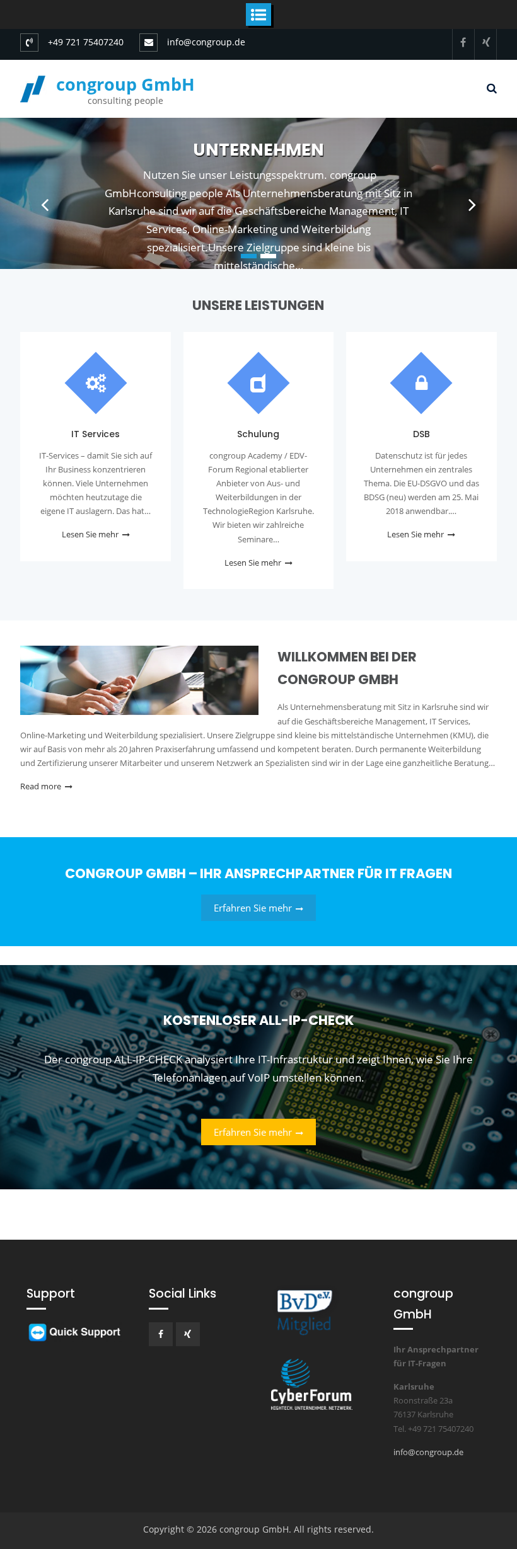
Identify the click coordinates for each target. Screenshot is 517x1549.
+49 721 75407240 (86, 42)
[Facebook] (463, 42)
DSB (421, 434)
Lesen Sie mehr (90, 534)
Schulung (258, 149)
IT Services (95, 434)
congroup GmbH (125, 84)
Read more (40, 786)
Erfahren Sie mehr (253, 907)
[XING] (485, 42)
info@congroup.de (206, 42)
